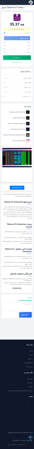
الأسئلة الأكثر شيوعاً (29, 363)
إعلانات (31, 396)
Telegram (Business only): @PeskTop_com (20, 433)
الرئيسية (31, 351)
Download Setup (17, 187)
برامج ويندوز (30, 379)
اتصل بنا (31, 355)
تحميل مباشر (16, 57)
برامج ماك (31, 387)
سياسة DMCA (29, 367)
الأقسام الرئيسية (28, 373)
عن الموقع (30, 359)
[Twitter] (30, 437)
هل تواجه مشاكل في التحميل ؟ (17, 62)
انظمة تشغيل (30, 383)
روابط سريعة (30, 345)
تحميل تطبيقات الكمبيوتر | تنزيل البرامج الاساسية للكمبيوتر (20, 391)
